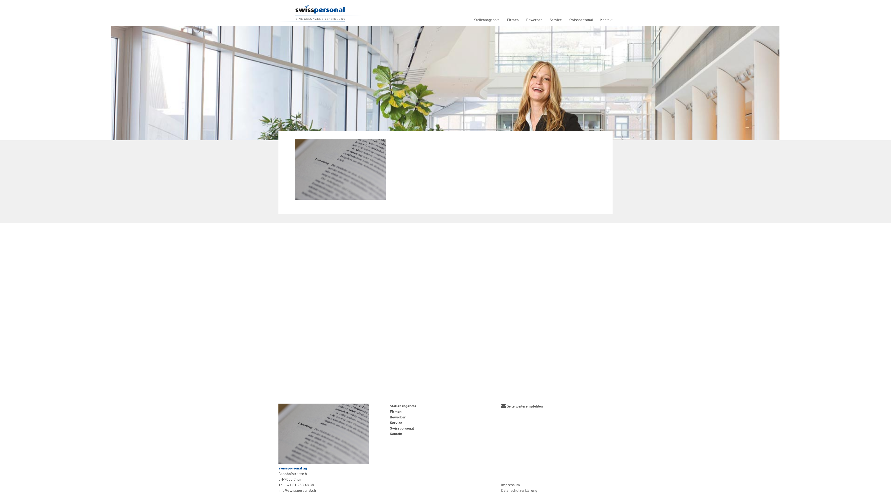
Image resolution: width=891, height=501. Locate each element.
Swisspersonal (320, 13)
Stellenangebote (487, 20)
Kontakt (606, 20)
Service (556, 20)
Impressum (510, 485)
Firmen (513, 20)
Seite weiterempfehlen (524, 406)
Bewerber (534, 20)
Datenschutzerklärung (519, 490)
